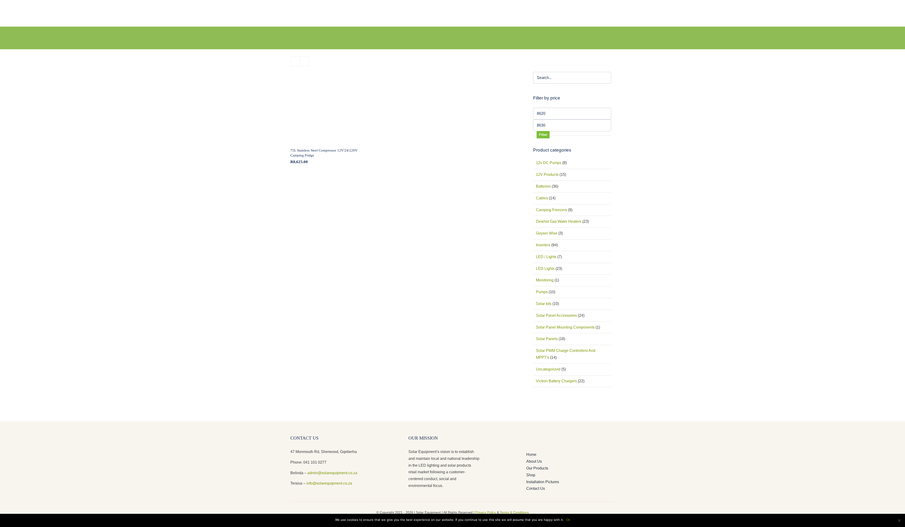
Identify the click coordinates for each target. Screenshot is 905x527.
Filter (543, 134)
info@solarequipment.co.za (328, 483)
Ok (568, 520)
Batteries (543, 186)
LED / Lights (546, 257)
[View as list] (304, 61)
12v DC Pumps (548, 163)
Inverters (543, 245)
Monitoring (545, 280)
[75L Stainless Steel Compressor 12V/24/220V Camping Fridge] (325, 107)
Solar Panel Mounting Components (565, 327)
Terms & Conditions (514, 512)
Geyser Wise (546, 233)
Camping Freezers (551, 210)
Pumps (542, 292)
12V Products (547, 175)
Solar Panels (547, 339)
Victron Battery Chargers (556, 381)
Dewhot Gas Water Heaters (558, 221)
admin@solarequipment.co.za (332, 473)
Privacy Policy (485, 512)
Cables (542, 198)
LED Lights (545, 269)
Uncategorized (548, 369)
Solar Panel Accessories (556, 315)
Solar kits (543, 304)
